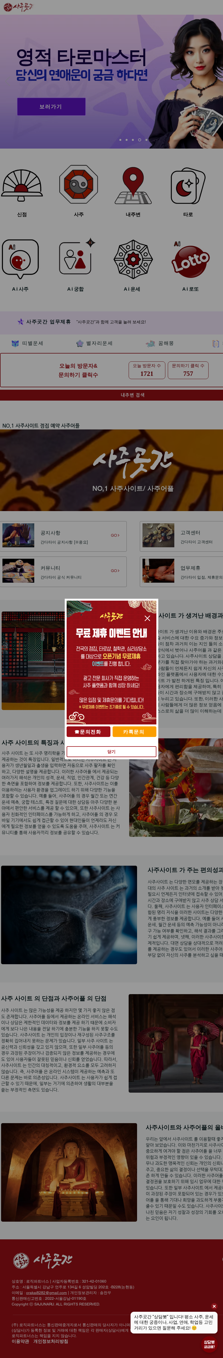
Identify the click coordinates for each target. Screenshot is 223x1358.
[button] (147, 618)
